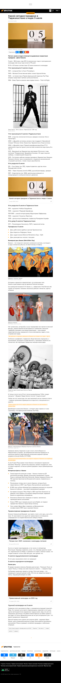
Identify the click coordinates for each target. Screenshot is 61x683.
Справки (47, 628)
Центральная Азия (15, 651)
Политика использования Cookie (9, 665)
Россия (24, 651)
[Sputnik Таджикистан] (7, 12)
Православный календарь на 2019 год (23, 598)
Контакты (8, 663)
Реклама (26, 663)
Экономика (37, 651)
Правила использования (17, 663)
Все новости (41, 628)
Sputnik (10, 49)
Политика (30, 651)
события (10, 631)
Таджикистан (4, 651)
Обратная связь (47, 665)
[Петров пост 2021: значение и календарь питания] (30, 529)
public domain (12, 130)
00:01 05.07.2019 (12, 21)
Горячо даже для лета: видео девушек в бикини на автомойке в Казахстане (28, 405)
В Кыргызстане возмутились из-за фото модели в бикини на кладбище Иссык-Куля (30, 459)
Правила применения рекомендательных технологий (30, 665)
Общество (35, 628)
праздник (16, 631)
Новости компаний (32, 663)
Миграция (52, 651)
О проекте (3, 663)
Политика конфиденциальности (45, 663)
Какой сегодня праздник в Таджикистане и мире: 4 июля (30, 198)
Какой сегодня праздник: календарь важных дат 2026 (20, 628)
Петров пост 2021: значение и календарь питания (27, 541)
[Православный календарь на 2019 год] (30, 586)
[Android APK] (5, 670)
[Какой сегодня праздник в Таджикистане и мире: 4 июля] (30, 186)
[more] (51, 201)
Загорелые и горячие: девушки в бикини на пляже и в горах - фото (29, 336)
